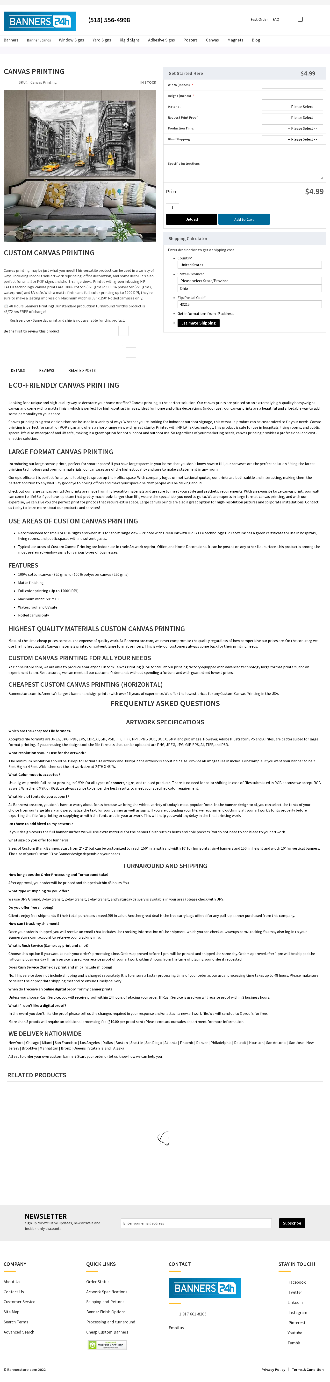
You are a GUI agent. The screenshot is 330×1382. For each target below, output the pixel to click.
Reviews (46, 370)
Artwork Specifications (106, 1291)
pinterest (294, 1322)
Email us (176, 1327)
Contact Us (14, 1291)
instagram (295, 1312)
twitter (293, 1292)
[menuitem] (256, 40)
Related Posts (82, 370)
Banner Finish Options (106, 1311)
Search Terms (16, 1322)
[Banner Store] (205, 1296)
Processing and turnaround (110, 1322)
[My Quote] (316, 19)
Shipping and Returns (105, 1301)
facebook (295, 1282)
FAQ (276, 19)
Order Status (97, 1281)
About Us (12, 1281)
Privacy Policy (273, 1369)
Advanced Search (19, 1332)
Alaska (118, 1048)
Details (18, 370)
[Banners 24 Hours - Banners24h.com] (40, 21)
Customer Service (19, 1301)
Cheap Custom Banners (107, 1332)
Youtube (293, 1332)
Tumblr (292, 1343)
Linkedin (293, 1302)
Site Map (11, 1311)
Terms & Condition (308, 1369)
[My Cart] (324, 19)
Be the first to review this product (31, 331)
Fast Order (259, 19)
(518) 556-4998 (109, 19)
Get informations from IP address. (206, 313)
